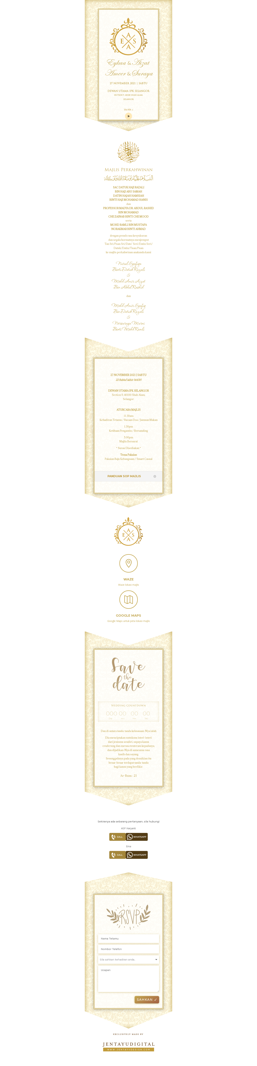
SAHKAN (145, 1000)
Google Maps (128, 616)
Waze (128, 579)
